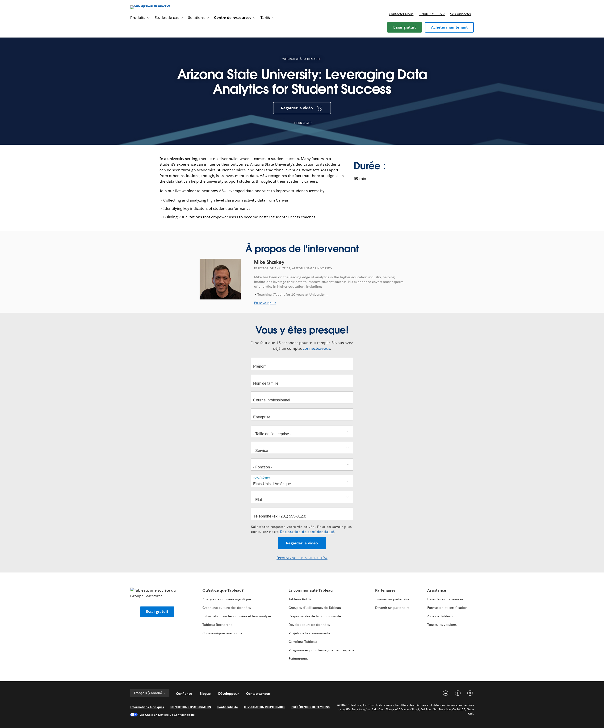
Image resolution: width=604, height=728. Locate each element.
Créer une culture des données (226, 608)
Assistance (436, 590)
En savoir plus (265, 303)
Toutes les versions (442, 625)
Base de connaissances (445, 599)
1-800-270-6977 (432, 14)
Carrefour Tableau (303, 642)
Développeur (228, 693)
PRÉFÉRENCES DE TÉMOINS (310, 707)
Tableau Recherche (217, 625)
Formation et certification (447, 608)
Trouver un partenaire (392, 599)
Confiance (184, 693)
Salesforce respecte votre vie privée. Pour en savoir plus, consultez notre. (302, 529)
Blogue (205, 693)
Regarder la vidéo (297, 107)
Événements (298, 658)
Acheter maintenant (449, 27)
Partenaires (385, 590)
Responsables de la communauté (315, 616)
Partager (303, 123)
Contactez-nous (401, 14)
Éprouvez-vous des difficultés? (302, 558)
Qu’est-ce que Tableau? (222, 590)
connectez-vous (316, 348)
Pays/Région (262, 478)
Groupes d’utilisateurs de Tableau (315, 608)
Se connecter (460, 14)
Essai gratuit (404, 27)
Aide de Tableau (440, 616)
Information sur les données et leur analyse (236, 616)
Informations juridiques (147, 707)
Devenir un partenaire (392, 608)
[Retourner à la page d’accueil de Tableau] (150, 5)
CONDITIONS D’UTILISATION (190, 707)
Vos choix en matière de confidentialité (167, 715)
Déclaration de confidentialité (306, 532)
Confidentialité (227, 707)
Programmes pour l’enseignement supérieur (323, 650)
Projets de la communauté (309, 633)
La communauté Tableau (311, 590)
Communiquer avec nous (222, 633)
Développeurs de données (309, 625)
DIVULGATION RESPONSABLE (264, 707)
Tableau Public (300, 599)
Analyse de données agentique (226, 599)
